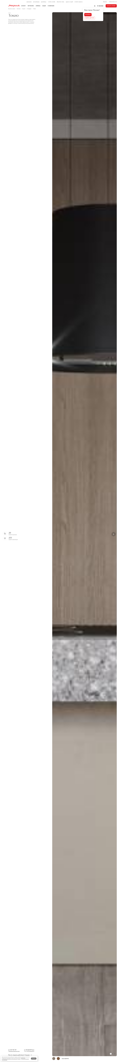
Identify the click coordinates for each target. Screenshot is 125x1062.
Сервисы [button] (38, 5)
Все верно (87, 14)
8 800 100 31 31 (113, 1)
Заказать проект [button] (111, 5)
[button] (100, 6)
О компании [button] (51, 5)
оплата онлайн (51, 1)
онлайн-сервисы (78, 1)
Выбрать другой (89, 17)
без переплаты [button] (30, 1051)
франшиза (29, 1)
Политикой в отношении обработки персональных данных (13, 1058)
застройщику (36, 1)
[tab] (53, 1058)
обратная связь (60, 1)
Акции (44, 5)
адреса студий (69, 1)
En (105, 1)
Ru (104, 1)
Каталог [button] (23, 5)
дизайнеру (43, 1)
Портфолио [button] (31, 5)
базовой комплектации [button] (14, 1051)
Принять (34, 1058)
